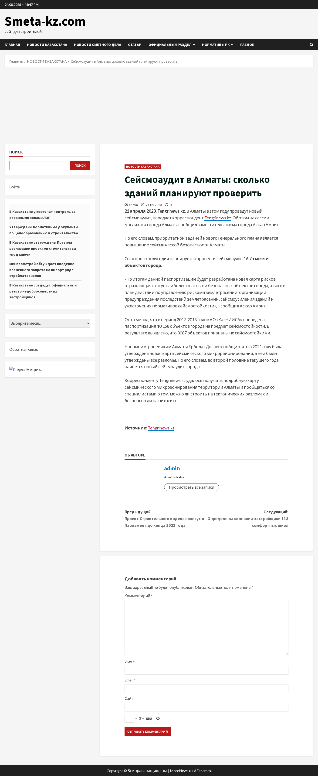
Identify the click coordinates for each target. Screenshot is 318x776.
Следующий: (247, 518)
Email (130, 680)
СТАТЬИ (135, 44)
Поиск (16, 152)
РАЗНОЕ (247, 44)
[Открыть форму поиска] (311, 44)
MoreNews (179, 770)
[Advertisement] (159, 104)
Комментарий (138, 595)
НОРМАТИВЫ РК (216, 44)
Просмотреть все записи (191, 487)
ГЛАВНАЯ (12, 44)
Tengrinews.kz (217, 217)
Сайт (129, 698)
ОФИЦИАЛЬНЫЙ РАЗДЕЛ (170, 44)
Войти (14, 187)
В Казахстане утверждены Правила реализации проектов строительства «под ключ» (42, 248)
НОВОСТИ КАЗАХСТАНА (47, 44)
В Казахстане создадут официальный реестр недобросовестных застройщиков (43, 291)
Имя (130, 662)
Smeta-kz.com (45, 21)
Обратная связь (23, 349)
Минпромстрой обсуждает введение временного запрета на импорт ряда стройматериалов (41, 269)
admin (133, 205)
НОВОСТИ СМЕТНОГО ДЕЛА (97, 44)
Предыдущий (164, 518)
